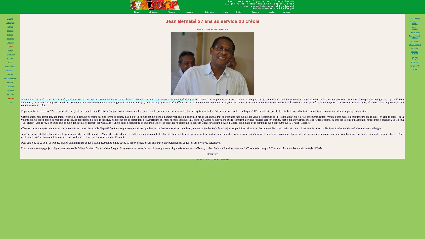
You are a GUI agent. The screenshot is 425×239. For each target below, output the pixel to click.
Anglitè (10, 26)
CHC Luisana (415, 18)
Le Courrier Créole (415, 23)
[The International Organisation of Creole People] (212, 9)
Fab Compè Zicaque (182, 99)
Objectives (153, 11)
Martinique (10, 70)
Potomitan (415, 62)
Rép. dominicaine (10, 78)
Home (136, 11)
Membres (189, 11)
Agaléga (10, 18)
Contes (272, 11)
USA (10, 102)
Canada (10, 34)
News (226, 11)
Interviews (209, 11)
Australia (10, 30)
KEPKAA (414, 41)
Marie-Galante (10, 66)
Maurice (10, 74)
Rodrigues (10, 86)
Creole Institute (415, 28)
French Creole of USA (415, 37)
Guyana (10, 58)
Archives (255, 11)
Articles (286, 11)
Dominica (10, 42)
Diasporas (10, 38)
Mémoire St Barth (414, 52)
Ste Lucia (10, 94)
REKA (415, 69)
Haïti (10, 62)
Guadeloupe (10, 54)
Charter (171, 11)
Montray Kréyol (415, 58)
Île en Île (414, 48)
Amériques (10, 22)
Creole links (415, 32)
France (10, 50)
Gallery (239, 11)
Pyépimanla (415, 66)
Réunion (10, 82)
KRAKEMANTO (415, 45)
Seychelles (10, 90)
